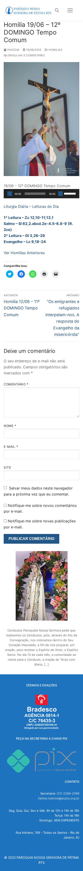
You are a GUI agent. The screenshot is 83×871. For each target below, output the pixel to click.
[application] (41, 193)
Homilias (55, 49)
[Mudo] (60, 193)
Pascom (13, 49)
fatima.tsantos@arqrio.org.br (58, 798)
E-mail (11, 446)
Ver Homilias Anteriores (24, 252)
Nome (10, 426)
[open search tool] (57, 10)
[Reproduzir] (9, 193)
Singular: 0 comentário (26, 55)
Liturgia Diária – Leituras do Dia (31, 206)
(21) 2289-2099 (68, 793)
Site (7, 467)
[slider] (70, 193)
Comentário (16, 384)
